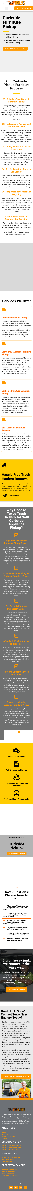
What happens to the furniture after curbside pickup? (17, 939)
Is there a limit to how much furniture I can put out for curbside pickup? (14, 922)
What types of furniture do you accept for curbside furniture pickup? (15, 907)
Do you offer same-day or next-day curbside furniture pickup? (18, 928)
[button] (6, 8)
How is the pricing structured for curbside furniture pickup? (18, 934)
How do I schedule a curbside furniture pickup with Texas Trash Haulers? (15, 914)
